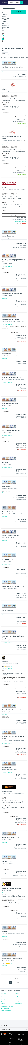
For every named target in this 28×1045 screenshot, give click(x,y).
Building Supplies (6, 405)
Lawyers (17, 993)
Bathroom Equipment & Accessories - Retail (13, 379)
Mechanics (17, 995)
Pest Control (18, 996)
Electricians (4, 995)
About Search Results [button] (22, 54)
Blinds (16, 663)
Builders (17, 1000)
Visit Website (6, 112)
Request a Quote (14, 116)
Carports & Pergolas (18, 189)
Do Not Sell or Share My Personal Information (21, 1039)
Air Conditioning (5, 1008)
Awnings (12, 663)
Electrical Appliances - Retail (9, 355)
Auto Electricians (5, 1000)
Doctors (3, 1003)
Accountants (4, 1001)
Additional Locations (20, 221)
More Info (4, 71)
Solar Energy (16, 91)
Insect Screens (6, 663)
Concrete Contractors (20, 1001)
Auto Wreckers (18, 1003)
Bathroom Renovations (8, 69)
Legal (10, 1042)
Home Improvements (7, 189)
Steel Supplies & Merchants (18, 793)
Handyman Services (6, 1010)
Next (18, 982)
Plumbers (3, 993)
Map (5, 53)
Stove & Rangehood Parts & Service (11, 321)
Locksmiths (4, 996)
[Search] (21, 2)
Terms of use (11, 1038)
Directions (4, 240)
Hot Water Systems (7, 91)
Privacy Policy (21, 1034)
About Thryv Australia (11, 1034)
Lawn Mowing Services (7, 1006)
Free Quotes (18, 11)
